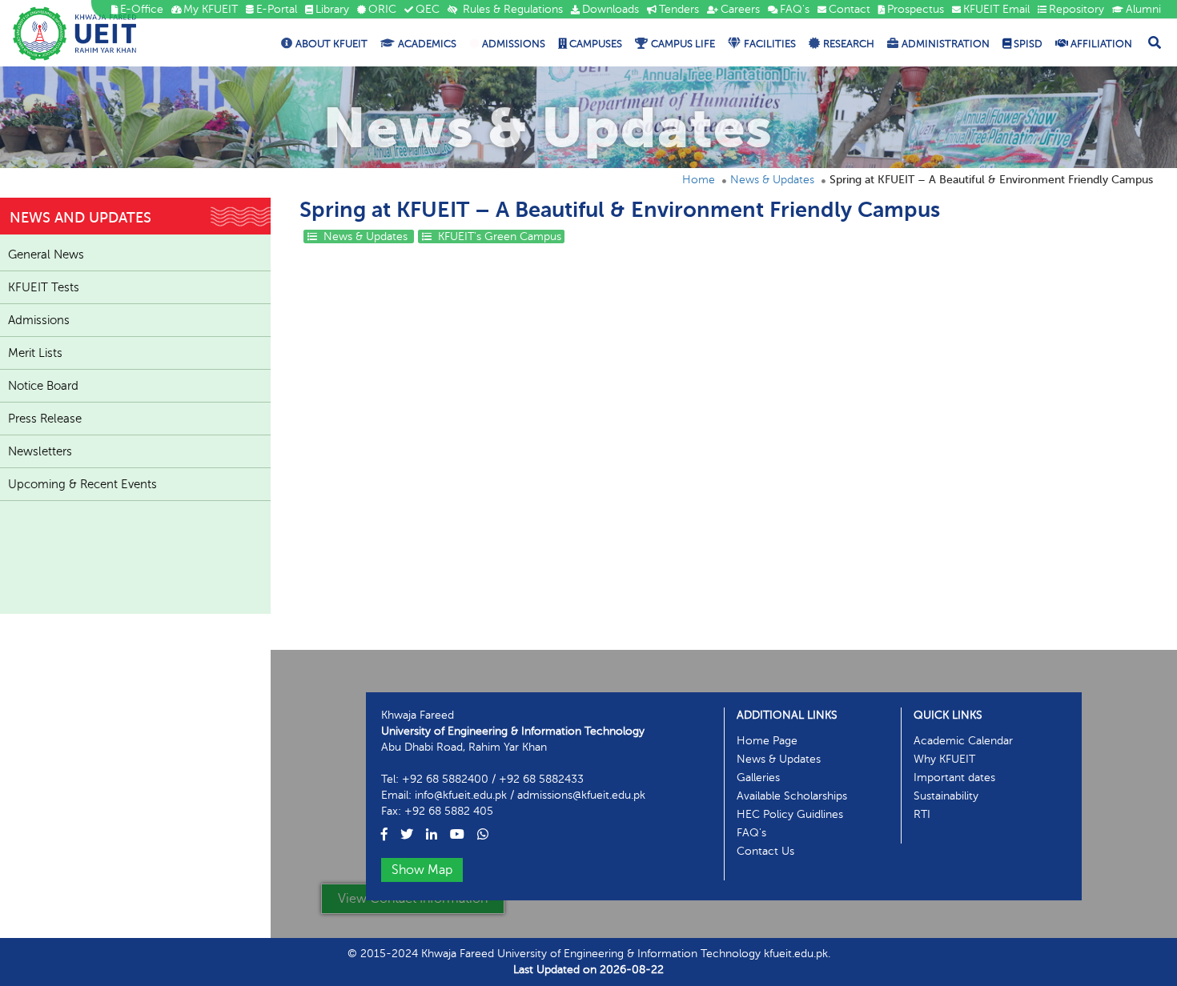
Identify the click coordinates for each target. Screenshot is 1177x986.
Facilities (770, 44)
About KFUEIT (331, 44)
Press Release (45, 418)
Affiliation (1100, 44)
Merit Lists (35, 353)
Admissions (512, 44)
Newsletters (40, 451)
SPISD (1026, 44)
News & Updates (772, 180)
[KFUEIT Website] (75, 33)
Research (848, 44)
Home (698, 180)
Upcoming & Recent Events (82, 484)
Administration (946, 44)
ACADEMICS (427, 44)
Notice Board (43, 385)
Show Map (422, 870)
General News (46, 254)
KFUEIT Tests (43, 287)
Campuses (594, 44)
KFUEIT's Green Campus (498, 236)
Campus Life (683, 44)
